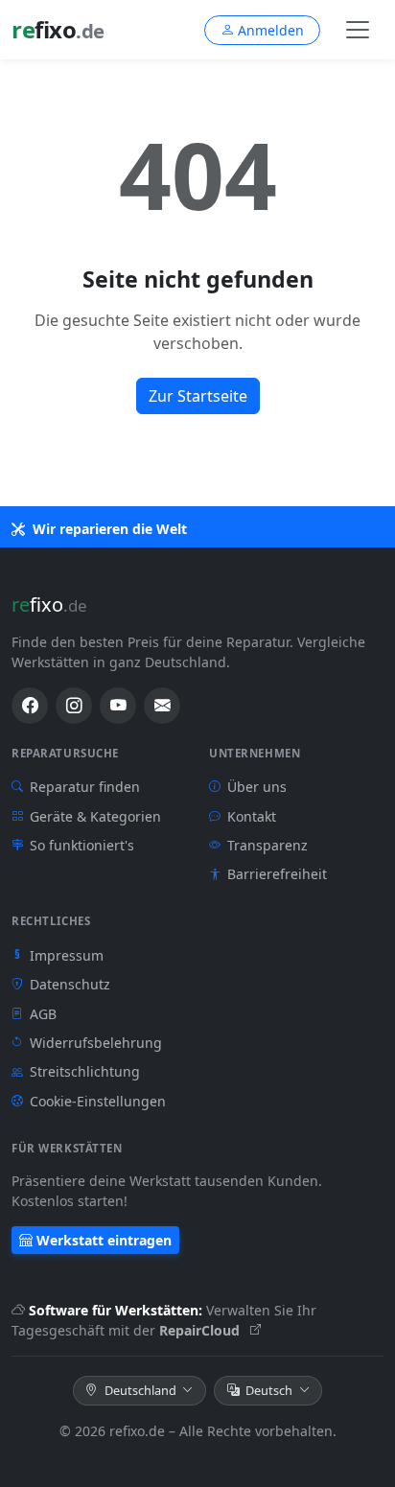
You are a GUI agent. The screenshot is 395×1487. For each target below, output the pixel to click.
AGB (43, 1014)
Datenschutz (70, 984)
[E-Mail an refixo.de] (162, 705)
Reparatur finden (85, 787)
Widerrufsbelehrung (96, 1043)
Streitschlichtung (85, 1071)
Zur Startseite (198, 396)
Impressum (59, 955)
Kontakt (251, 816)
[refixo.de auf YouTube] (118, 705)
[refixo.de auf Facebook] (30, 705)
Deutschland (140, 1390)
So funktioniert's (82, 845)
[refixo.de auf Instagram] (74, 705)
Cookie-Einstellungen (98, 1101)
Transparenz (267, 845)
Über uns (257, 787)
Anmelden (271, 30)
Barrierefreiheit (277, 874)
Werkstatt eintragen (104, 1240)
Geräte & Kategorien (95, 816)
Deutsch (268, 1390)
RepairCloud (201, 1330)
